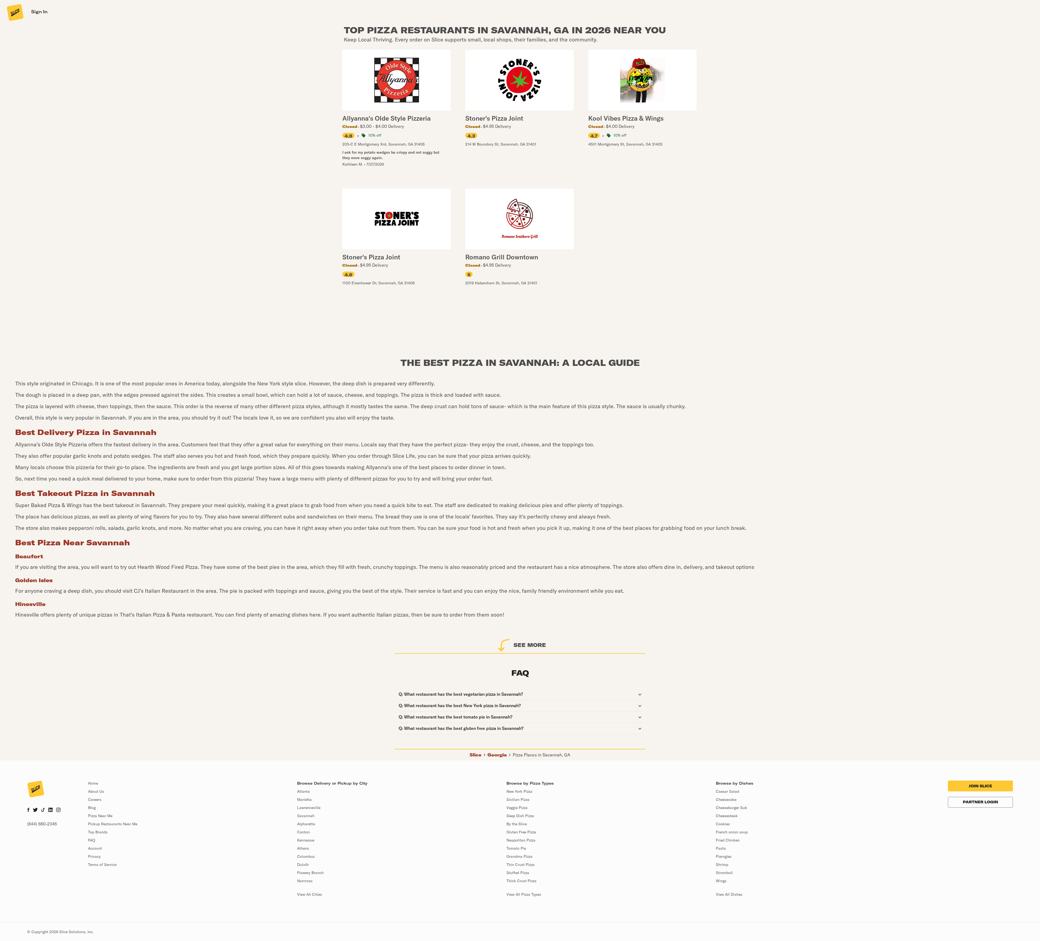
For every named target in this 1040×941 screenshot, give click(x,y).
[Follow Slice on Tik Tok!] (43, 810)
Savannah (305, 815)
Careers (94, 799)
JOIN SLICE (980, 786)
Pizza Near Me (100, 815)
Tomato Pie (516, 848)
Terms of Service (102, 864)
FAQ (91, 840)
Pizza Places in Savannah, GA (541, 755)
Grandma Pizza (519, 856)
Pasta (721, 848)
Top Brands (98, 832)
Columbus (306, 856)
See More (530, 645)
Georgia (497, 755)
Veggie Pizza (517, 807)
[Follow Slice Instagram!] (58, 810)
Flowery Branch (310, 872)
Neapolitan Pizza (520, 840)
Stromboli (724, 872)
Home (93, 783)
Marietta (304, 799)
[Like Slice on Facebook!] (28, 810)
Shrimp (722, 864)
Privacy (94, 856)
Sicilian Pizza (517, 799)
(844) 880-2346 (42, 824)
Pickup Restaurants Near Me (112, 823)
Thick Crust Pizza (521, 880)
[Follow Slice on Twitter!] (35, 810)
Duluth (303, 864)
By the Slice (516, 823)
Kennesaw (305, 840)
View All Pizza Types (523, 894)
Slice (476, 755)
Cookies (723, 823)
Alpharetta (306, 823)
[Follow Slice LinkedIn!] (50, 810)
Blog (92, 807)
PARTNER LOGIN (980, 802)
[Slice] (14, 12)
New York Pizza (519, 791)
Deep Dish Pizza (520, 815)
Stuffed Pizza (517, 872)
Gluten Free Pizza (521, 832)
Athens (303, 848)
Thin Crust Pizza (520, 864)
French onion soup (732, 832)
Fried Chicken (728, 840)
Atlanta (303, 791)
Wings (721, 880)
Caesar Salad (727, 791)
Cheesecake (726, 799)
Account (95, 848)
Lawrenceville (308, 807)
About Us (96, 791)
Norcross (305, 880)
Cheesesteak (727, 815)
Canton (303, 832)
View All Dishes (729, 894)
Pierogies (724, 856)
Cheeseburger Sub (731, 807)
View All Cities (309, 894)
